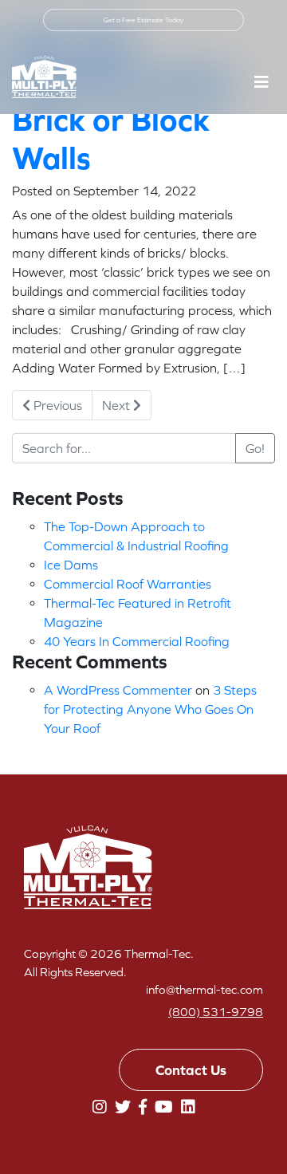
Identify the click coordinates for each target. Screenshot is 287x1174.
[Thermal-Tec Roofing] (44, 77)
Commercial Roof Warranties (127, 584)
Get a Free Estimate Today (143, 20)
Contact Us (190, 1070)
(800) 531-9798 (215, 1011)
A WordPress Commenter (118, 690)
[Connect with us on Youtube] (164, 1107)
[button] (261, 82)
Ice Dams (71, 564)
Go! (255, 448)
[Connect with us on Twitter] (123, 1107)
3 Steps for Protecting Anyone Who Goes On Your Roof (150, 709)
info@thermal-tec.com (204, 989)
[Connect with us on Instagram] (99, 1107)
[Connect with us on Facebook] (143, 1107)
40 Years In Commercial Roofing (137, 641)
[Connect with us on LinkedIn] (188, 1107)
